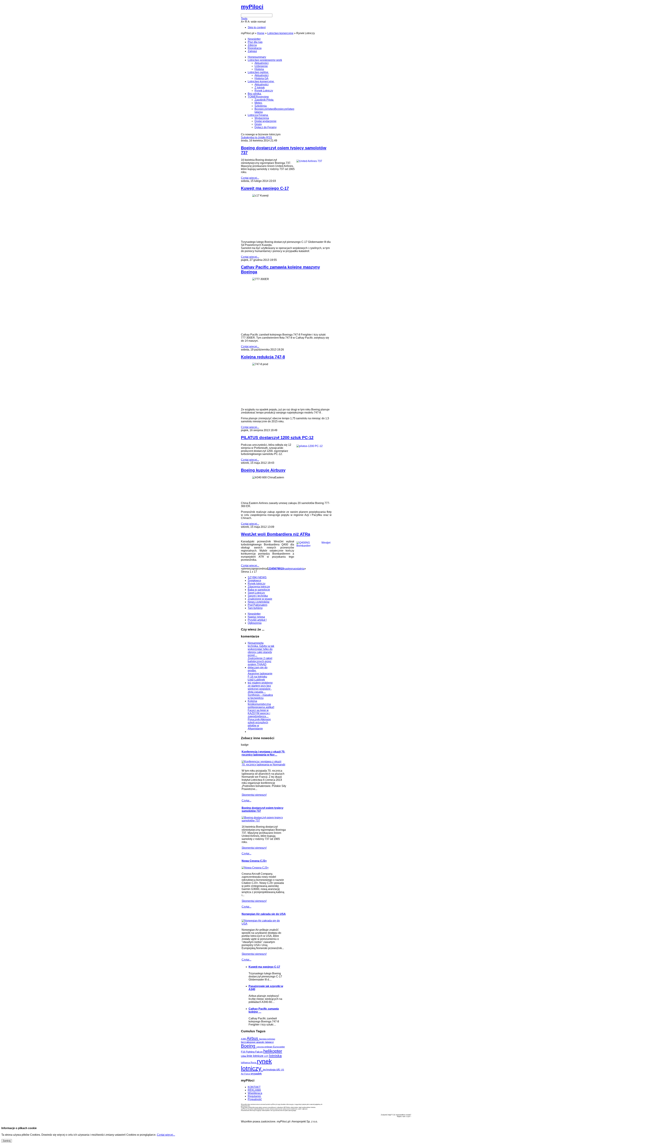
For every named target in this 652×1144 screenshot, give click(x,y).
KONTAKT (254, 1087)
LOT (266, 1056)
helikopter (272, 1051)
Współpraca (255, 1093)
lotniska (275, 1056)
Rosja (254, 1062)
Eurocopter (279, 1046)
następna (289, 568)
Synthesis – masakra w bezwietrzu (260, 696)
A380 (244, 1039)
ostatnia (299, 568)
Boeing (249, 1046)
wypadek (256, 1073)
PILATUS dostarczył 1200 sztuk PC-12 (277, 437)
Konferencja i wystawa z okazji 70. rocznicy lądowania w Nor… (263, 753)
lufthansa (246, 1062)
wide (254, 21)
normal (261, 21)
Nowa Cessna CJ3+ (254, 860)
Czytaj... (246, 800)
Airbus (253, 1038)
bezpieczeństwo (267, 1039)
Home (260, 33)
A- (249, 21)
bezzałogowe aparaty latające (257, 1042)
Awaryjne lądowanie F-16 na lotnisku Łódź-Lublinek (260, 676)
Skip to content (257, 27)
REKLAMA (254, 1090)
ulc (278, 1069)
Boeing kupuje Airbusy (263, 470)
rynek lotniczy (256, 1065)
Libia (244, 1056)
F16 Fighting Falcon (252, 1051)
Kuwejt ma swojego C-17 (265, 188)
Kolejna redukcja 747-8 (263, 357)
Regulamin (254, 1096)
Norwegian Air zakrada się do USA (264, 914)
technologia (269, 1069)
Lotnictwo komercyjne (280, 33)
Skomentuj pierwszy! (254, 794)
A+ (242, 21)
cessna (260, 1047)
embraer (268, 1047)
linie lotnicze (255, 1056)
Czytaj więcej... (250, 177)
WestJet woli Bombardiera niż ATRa (275, 534)
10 (282, 568)
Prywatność (255, 1099)
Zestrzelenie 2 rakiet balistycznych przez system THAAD (260, 661)
